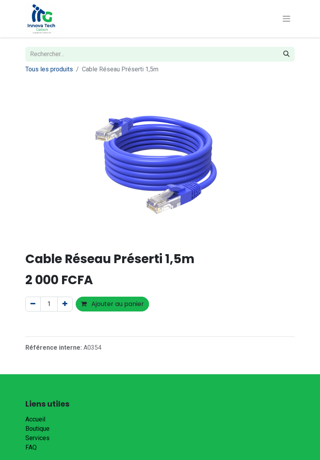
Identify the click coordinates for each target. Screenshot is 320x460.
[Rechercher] (286, 54)
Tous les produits (49, 69)
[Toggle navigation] (286, 19)
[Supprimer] (33, 304)
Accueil (35, 419)
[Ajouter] (65, 304)
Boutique (37, 428)
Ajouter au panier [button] (117, 303)
